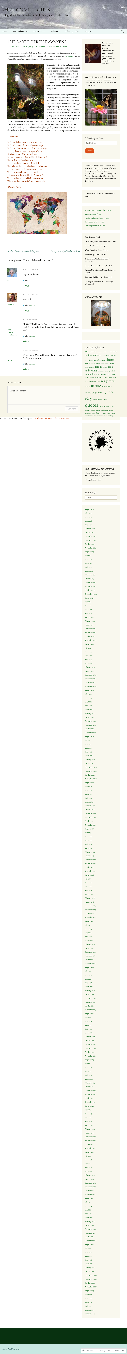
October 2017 (89, 913)
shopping (87, 410)
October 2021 (89, 729)
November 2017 (90, 910)
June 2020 (88, 790)
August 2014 (89, 1060)
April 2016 (88, 983)
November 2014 (90, 1048)
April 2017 (88, 936)
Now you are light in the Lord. (65, 251)
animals (99, 352)
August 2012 (89, 1152)
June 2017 (88, 929)
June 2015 (88, 1021)
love (86, 381)
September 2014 (90, 1056)
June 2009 (88, 1298)
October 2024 (90, 590)
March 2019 (89, 848)
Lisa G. (9, 360)
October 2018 (89, 867)
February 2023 (90, 667)
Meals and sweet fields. (93, 214)
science (112, 406)
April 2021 (88, 752)
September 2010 (90, 1241)
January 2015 (89, 1040)
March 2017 (89, 940)
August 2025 (89, 552)
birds (90, 355)
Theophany (88, 413)
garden (106, 371)
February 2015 (90, 1037)
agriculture (93, 352)
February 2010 (90, 1267)
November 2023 (90, 632)
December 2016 (90, 952)
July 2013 (88, 1110)
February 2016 (90, 990)
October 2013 (89, 1098)
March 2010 (89, 1264)
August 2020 (89, 783)
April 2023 (88, 659)
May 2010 (88, 1256)
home (109, 374)
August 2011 (89, 1198)
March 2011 (89, 1217)
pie (103, 393)
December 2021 (90, 721)
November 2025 (90, 540)
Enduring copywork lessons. (95, 226)
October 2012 (89, 1144)
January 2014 (89, 1087)
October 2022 (90, 682)
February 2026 (90, 529)
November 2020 (91, 771)
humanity (100, 377)
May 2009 (88, 1302)
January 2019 (89, 856)
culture (97, 364)
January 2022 (89, 717)
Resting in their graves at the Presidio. (98, 210)
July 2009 (88, 1294)
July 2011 (88, 1202)
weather (113, 413)
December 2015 (90, 998)
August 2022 (89, 690)
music (98, 381)
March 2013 (89, 1125)
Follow (89, 151)
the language (104, 410)
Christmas (101, 360)
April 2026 (88, 525)
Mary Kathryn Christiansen (11, 332)
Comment (72, 409)
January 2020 (90, 809)
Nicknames (55, 31)
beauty (115, 352)
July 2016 (88, 971)
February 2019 (90, 852)
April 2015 (88, 1029)
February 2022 (90, 713)
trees (104, 413)
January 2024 (89, 625)
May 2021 (88, 748)
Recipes (88, 31)
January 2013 (89, 1133)
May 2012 (88, 1164)
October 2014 (89, 1052)
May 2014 (88, 1071)
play (106, 393)
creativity (92, 364)
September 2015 (90, 1010)
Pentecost (63, 46)
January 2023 (89, 671)
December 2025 (90, 536)
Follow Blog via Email (94, 138)
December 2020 (91, 767)
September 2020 (91, 779)
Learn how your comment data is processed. (51, 418)
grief (89, 374)
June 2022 (88, 698)
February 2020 (90, 806)
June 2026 (88, 517)
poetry (30, 46)
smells (93, 410)
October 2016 (89, 960)
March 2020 (89, 802)
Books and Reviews (20, 31)
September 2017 (90, 917)
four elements (42, 46)
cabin (111, 355)
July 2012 (88, 1156)
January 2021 (89, 763)
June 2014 (88, 1067)
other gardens (107, 386)
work (105, 416)
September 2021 (90, 733)
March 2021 (89, 756)
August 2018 (89, 875)
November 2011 (90, 1187)
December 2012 (90, 1137)
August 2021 (89, 736)
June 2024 (88, 605)
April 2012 (88, 1167)
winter (96, 416)
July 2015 (88, 1017)
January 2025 (89, 579)
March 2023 (89, 663)
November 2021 (90, 725)
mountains (92, 381)
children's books (92, 360)
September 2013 (90, 1102)
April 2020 (88, 798)
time (93, 413)
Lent (114, 377)
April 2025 (88, 567)
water (108, 413)
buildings (106, 355)
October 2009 (90, 1283)
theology (111, 410)
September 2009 (91, 1287)
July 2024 (88, 602)
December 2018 (90, 860)
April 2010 (88, 1260)
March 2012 (89, 1171)
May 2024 (88, 609)
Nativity (87, 386)
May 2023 (88, 656)
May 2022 (88, 702)
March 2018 (89, 894)
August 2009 (89, 1291)
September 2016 (90, 963)
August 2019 (89, 829)
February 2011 (90, 1221)
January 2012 (89, 1179)
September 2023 (90, 640)
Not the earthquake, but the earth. (97, 218)
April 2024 (88, 613)
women (101, 416)
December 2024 (90, 582)
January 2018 (89, 902)
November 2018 (90, 863)
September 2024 (91, 594)
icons (110, 377)
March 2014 (89, 1079)
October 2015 (89, 1006)
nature (96, 385)
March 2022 (89, 709)
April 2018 (88, 890)
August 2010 (89, 1244)
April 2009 (88, 1306)
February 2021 (90, 759)
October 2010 (90, 1237)
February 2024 (90, 621)
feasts (25, 46)
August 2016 (89, 967)
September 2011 (90, 1194)
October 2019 (89, 821)
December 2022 (90, 675)
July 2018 (88, 879)
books (96, 355)
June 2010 (88, 1252)
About (4, 31)
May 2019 (88, 840)
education (91, 367)
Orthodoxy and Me (72, 31)
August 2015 (89, 1013)
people (92, 393)
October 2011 (89, 1190)
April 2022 (88, 706)
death (112, 363)
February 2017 (90, 944)
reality (101, 406)
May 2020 (88, 794)
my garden (108, 381)
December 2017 (90, 906)
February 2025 (90, 575)
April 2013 (88, 1121)
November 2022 (90, 679)
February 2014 (90, 1083)
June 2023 (88, 652)
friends (101, 371)
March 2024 (89, 617)
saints (106, 406)
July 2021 (88, 740)
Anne (9, 280)
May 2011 (88, 1210)
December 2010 (90, 1229)
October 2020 (90, 775)
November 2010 (90, 1233)
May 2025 (88, 563)
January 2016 (89, 994)
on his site (69, 56)
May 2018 (88, 886)
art (111, 352)
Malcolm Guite (54, 46)
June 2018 (88, 883)
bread (101, 355)
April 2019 (88, 844)
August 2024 (89, 598)
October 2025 (90, 544)
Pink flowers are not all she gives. (23, 251)
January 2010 (89, 1271)
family (98, 366)
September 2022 (91, 686)
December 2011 (90, 1183)
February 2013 (90, 1129)
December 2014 (90, 1044)
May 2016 (88, 979)
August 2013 (89, 1106)
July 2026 (88, 513)
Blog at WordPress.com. (10, 1349)
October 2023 (90, 636)
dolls (86, 367)
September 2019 (90, 825)
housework (93, 377)
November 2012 (90, 1140)
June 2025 (88, 559)
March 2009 (89, 1310)
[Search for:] (122, 31)
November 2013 (90, 1094)
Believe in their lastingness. (94, 222)
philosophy (98, 393)
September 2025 (90, 548)
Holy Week (103, 374)
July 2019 (88, 833)
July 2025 (88, 555)
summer (98, 410)
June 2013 (88, 1114)
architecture (106, 352)
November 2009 (91, 1279)
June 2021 (88, 744)
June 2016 (88, 975)
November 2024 (90, 586)
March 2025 (89, 571)
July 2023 (88, 648)
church (111, 359)
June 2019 (88, 836)
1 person (32, 305)
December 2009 (91, 1275)
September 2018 (90, 871)
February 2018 (90, 898)
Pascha (87, 393)
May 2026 (88, 521)
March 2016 (89, 987)
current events (105, 364)
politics (95, 399)
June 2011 (88, 1206)
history (95, 374)
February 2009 (90, 1314)
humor (105, 377)
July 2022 (88, 694)
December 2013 (90, 1090)
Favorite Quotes (39, 31)
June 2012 (88, 1160)
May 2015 (88, 1025)
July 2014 (88, 1063)
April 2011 (88, 1214)
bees (86, 355)
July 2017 (88, 925)
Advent (87, 352)
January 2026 (89, 532)
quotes (91, 405)
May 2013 (88, 1117)
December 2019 (90, 813)
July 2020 (88, 786)
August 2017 (89, 921)
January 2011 (89, 1225)
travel (98, 412)
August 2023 (89, 644)
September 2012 (90, 1148)
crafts (86, 364)
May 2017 (88, 933)
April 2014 (88, 1075)
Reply (27, 285)
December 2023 (90, 629)
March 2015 (89, 1033)
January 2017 (89, 948)
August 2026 (89, 509)
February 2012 (90, 1175)
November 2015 (90, 1002)
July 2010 (88, 1248)
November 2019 (90, 817)
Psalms (105, 399)
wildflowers (89, 416)
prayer (99, 399)
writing (110, 416)
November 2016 (90, 956)
